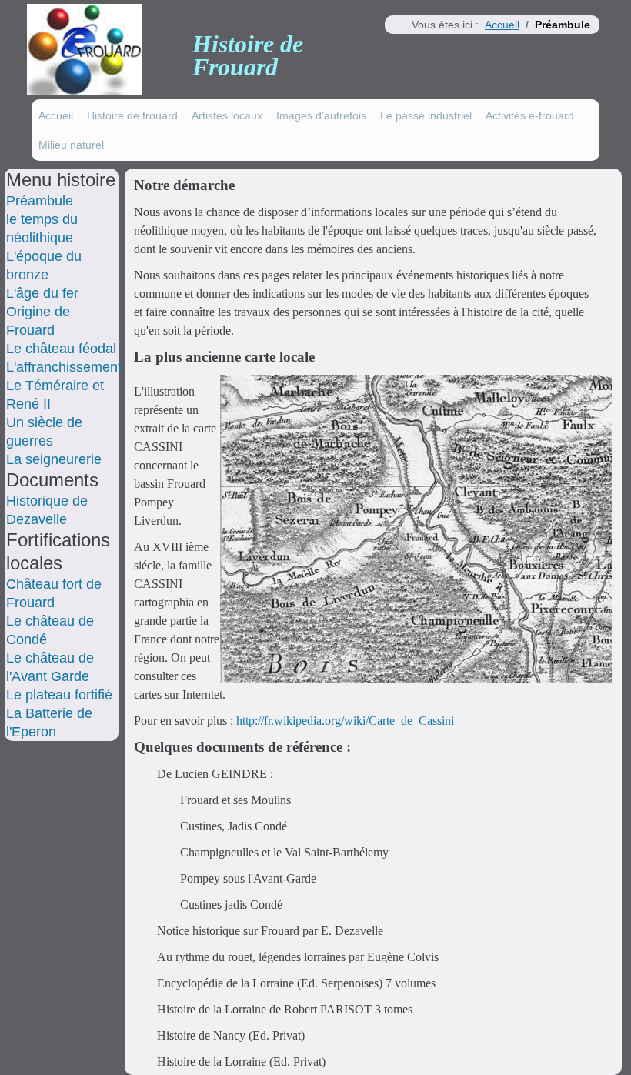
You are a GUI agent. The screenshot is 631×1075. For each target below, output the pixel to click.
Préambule (39, 201)
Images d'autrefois (321, 115)
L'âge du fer (42, 293)
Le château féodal (61, 348)
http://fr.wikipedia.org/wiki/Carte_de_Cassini (345, 720)
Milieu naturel (71, 145)
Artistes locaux (227, 115)
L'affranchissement (64, 367)
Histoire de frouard (132, 115)
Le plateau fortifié (59, 695)
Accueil (55, 115)
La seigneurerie (54, 459)
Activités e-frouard (530, 115)
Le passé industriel (426, 115)
